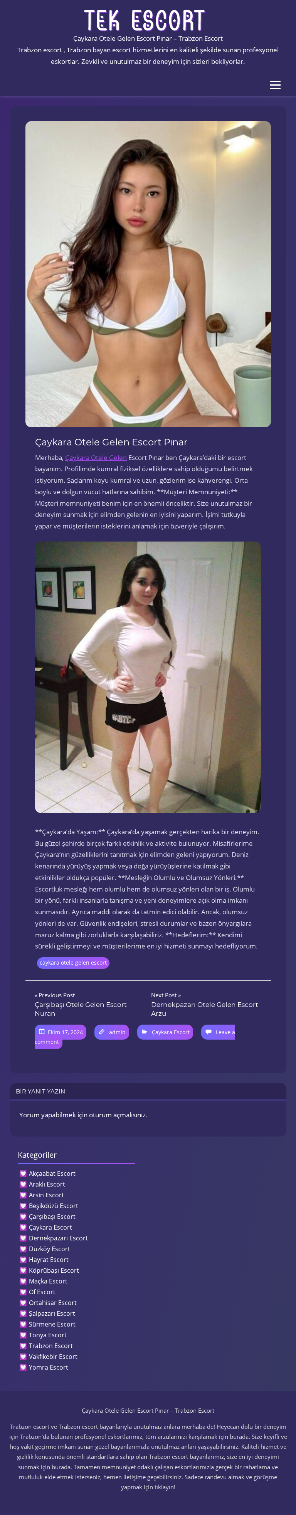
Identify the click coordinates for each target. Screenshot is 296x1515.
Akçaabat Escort (52, 1173)
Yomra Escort (48, 1367)
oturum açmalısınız (117, 1114)
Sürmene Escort (52, 1324)
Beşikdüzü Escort (53, 1206)
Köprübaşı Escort (54, 1270)
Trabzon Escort (51, 1346)
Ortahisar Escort (53, 1302)
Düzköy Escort (49, 1249)
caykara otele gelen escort (73, 962)
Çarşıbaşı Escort (52, 1216)
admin (117, 1032)
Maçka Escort (48, 1281)
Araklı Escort (47, 1184)
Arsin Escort (46, 1195)
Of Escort (42, 1292)
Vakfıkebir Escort (53, 1356)
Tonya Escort (48, 1335)
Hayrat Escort (49, 1259)
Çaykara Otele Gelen (96, 457)
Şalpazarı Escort (52, 1313)
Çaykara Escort (171, 1032)
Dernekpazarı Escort (58, 1238)
